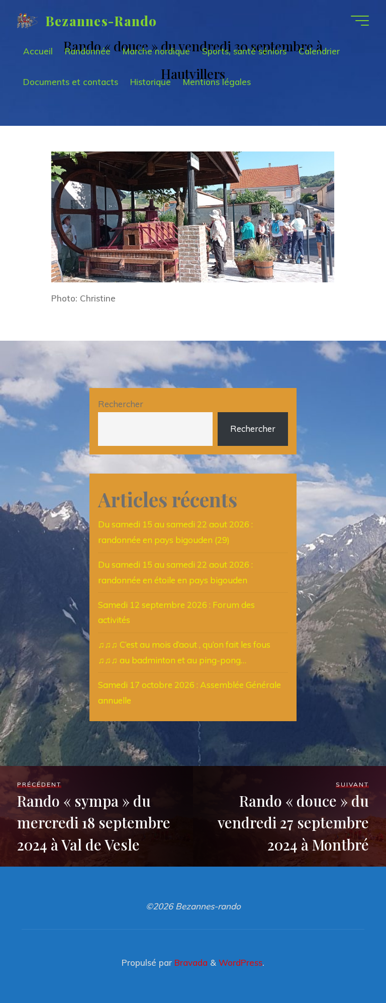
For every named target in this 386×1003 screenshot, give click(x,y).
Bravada (190, 962)
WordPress (240, 962)
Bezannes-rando (101, 20)
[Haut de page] (347, 964)
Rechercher (120, 404)
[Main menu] (360, 21)
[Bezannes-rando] (27, 20)
